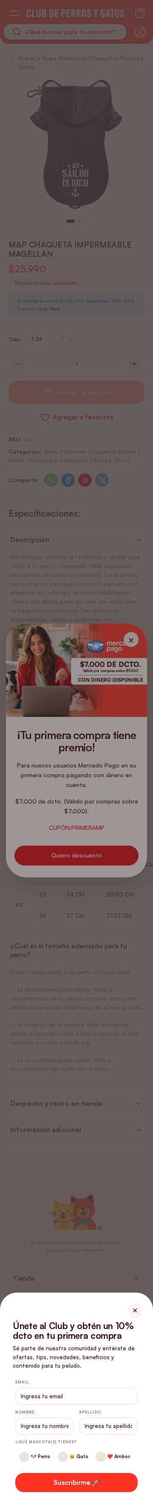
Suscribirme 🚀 (77, 1483)
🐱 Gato (78, 1456)
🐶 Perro (39, 1456)
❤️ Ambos (118, 1456)
